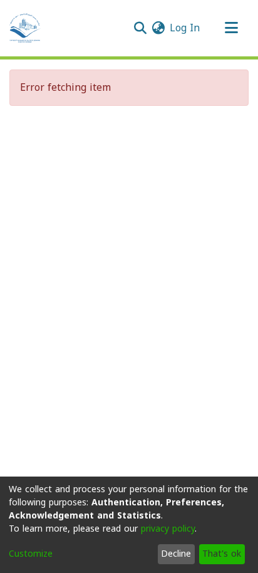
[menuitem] (158, 28)
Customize (31, 553)
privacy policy (168, 528)
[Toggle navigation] (231, 28)
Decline (176, 553)
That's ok (221, 553)
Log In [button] (185, 28)
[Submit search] (140, 28)
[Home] (25, 28)
